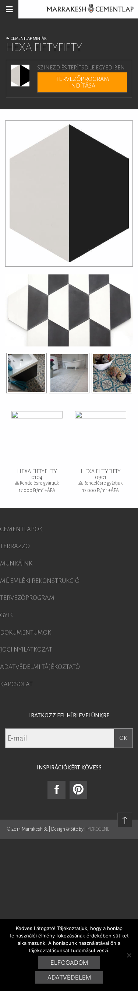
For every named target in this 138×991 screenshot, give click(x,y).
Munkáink (16, 563)
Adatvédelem (69, 977)
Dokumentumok (25, 632)
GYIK (6, 615)
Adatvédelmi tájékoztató (40, 667)
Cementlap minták (27, 38)
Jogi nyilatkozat (26, 649)
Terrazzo (15, 546)
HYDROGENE (96, 829)
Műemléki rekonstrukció (39, 581)
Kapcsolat (16, 684)
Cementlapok (21, 529)
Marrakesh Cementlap (86, 9)
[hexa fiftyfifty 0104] (26, 373)
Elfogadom (69, 962)
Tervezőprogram (27, 598)
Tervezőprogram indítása (82, 82)
